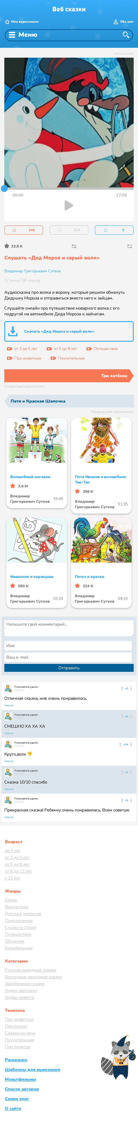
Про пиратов (17, 1047)
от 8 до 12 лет (18, 871)
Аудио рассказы (21, 990)
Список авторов (22, 1089)
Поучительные (19, 1040)
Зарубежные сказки (25, 983)
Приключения (19, 920)
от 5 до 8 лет (17, 864)
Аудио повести (19, 997)
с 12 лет (12, 878)
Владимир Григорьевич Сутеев (32, 271)
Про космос (16, 1026)
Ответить (8, 705)
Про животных (19, 1019)
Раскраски (16, 1060)
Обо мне (126, 22)
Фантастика (16, 907)
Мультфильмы (20, 1079)
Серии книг (17, 1099)
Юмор (11, 900)
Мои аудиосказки (24, 22)
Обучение (14, 941)
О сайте (13, 1108)
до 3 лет (13, 850)
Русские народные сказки (30, 970)
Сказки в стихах (20, 927)
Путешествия (18, 934)
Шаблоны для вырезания (32, 1069)
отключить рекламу (123, 53)
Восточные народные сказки (33, 977)
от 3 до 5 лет (17, 857)
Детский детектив (23, 914)
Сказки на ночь (20, 1033)
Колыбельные (18, 948)
